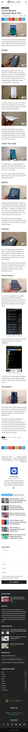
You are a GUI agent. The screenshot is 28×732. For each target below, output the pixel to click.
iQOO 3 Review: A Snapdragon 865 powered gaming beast (17, 529)
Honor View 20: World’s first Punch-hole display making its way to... (17, 599)
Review (19, 437)
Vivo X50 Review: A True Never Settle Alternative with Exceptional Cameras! (18, 500)
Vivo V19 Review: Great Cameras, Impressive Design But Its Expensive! (18, 522)
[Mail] (12, 724)
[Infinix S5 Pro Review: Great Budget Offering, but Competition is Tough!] (5, 536)
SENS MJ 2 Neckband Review (17, 644)
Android (7, 437)
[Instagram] (7, 724)
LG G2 (15, 437)
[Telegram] (16, 724)
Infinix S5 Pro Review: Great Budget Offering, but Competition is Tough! (18, 536)
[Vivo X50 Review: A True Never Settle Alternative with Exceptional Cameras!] (5, 500)
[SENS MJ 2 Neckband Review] (4, 645)
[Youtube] (24, 724)
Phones (11, 5)
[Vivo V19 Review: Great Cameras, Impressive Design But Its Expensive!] (5, 522)
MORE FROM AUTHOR (19, 495)
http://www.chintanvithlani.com (14, 478)
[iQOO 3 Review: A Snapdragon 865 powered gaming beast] (5, 529)
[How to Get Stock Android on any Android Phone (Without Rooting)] (5, 631)
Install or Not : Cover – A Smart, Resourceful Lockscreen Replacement (7, 458)
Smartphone (4, 439)
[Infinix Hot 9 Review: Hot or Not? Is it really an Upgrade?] (5, 515)
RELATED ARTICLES (7, 495)
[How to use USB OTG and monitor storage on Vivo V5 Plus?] (5, 638)
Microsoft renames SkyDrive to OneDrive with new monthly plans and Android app (20, 459)
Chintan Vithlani (6, 15)
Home (2, 5)
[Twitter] (14, 488)
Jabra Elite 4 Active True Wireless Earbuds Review (13, 662)
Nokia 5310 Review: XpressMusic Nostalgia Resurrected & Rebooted (17, 507)
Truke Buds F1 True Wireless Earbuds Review (11, 659)
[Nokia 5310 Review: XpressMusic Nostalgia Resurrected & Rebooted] (5, 507)
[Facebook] (3, 724)
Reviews (7, 5)
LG (11, 437)
